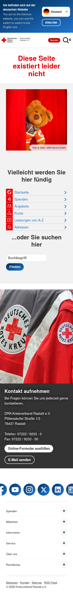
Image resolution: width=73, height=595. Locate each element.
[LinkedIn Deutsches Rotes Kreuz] (58, 490)
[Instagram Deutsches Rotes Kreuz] (29, 490)
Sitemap (37, 582)
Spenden (54, 40)
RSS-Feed (50, 582)
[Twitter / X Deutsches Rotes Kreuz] (44, 490)
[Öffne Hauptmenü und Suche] (67, 40)
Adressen (12, 582)
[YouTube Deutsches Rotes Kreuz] (15, 490)
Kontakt (24, 582)
